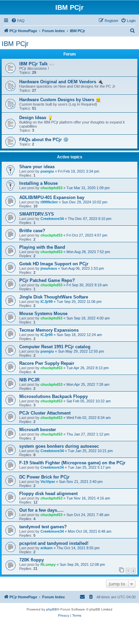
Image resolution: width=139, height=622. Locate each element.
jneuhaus (48, 268)
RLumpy (48, 564)
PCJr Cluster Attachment (45, 413)
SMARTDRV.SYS (36, 214)
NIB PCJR (29, 379)
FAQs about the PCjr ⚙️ (43, 139)
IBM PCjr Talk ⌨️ (36, 63)
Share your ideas (37, 166)
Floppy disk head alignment (48, 493)
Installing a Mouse (38, 183)
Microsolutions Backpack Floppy (53, 396)
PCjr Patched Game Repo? (47, 280)
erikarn (46, 548)
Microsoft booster (37, 429)
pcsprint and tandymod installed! (53, 543)
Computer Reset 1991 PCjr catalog (54, 346)
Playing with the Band (42, 247)
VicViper (47, 482)
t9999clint (49, 202)
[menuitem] (18, 21)
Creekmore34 (52, 219)
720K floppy (31, 559)
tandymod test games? (43, 526)
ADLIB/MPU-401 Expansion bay (51, 197)
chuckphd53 (51, 188)
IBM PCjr (15, 43)
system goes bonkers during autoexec (59, 446)
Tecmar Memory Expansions (49, 330)
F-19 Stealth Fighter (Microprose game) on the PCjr (72, 462)
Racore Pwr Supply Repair (46, 363)
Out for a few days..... (41, 510)
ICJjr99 (46, 301)
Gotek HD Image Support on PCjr (53, 263)
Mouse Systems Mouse (43, 313)
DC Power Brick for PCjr (44, 477)
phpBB (51, 609)
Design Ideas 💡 (36, 117)
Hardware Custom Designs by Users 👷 (60, 99)
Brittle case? (32, 230)
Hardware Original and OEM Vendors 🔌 (61, 81)
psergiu (47, 171)
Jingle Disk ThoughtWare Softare (53, 296)
